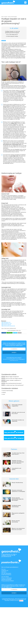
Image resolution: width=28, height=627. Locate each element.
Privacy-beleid (21, 359)
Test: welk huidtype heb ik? (12, 34)
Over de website (5, 576)
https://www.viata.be (6, 324)
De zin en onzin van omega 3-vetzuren (14, 378)
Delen (4, 332)
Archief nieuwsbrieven (6, 574)
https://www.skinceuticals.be (8, 326)
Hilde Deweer (6, 328)
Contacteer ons (4, 570)
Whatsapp (10, 332)
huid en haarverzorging (8, 390)
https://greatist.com (5, 322)
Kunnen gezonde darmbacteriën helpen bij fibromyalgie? (17, 499)
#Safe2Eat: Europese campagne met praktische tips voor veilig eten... (18, 462)
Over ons (3, 569)
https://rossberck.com (6, 323)
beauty (4, 392)
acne (4, 394)
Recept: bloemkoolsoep (17, 482)
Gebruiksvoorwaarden (6, 579)
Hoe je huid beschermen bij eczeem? (14, 383)
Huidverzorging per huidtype (12, 36)
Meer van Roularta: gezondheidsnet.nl (9, 567)
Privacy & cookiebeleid (6, 578)
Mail (20, 332)
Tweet (15, 332)
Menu (25, 2)
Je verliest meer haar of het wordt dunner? (14, 385)
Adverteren (3, 571)
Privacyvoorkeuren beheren (7, 580)
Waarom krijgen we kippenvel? (12, 376)
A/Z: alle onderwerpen (6, 573)
